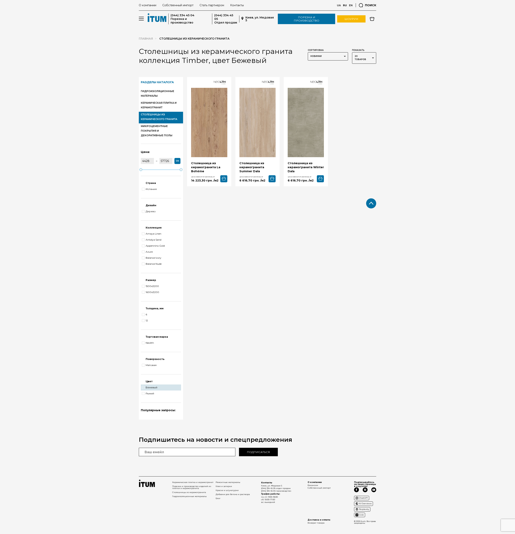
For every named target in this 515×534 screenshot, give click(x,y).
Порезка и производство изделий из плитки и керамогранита (191, 487)
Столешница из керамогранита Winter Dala (306, 167)
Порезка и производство (306, 19)
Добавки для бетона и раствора (233, 494)
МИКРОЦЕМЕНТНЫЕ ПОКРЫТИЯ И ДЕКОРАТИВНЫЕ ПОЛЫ (156, 131)
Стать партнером (212, 5)
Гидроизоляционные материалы (189, 496)
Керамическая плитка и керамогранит (192, 482)
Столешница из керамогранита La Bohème (205, 167)
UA (339, 5)
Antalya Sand (153, 239)
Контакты (237, 5)
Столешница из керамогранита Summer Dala (251, 167)
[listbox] (328, 56)
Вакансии (313, 485)
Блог (218, 498)
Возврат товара (316, 523)
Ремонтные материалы (228, 482)
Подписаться (258, 452)
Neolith (150, 342)
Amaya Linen (153, 233)
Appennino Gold (155, 245)
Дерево (151, 211)
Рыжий (150, 393)
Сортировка (316, 50)
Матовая (151, 365)
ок (177, 161)
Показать (358, 50)
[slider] (140, 169)
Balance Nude (154, 263)
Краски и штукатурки (227, 490)
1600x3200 (152, 292)
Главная (146, 38)
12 (147, 320)
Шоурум (351, 18)
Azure (149, 251)
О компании (147, 5)
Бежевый (151, 387)
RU (345, 5)
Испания (151, 189)
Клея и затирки (224, 486)
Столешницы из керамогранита (189, 492)
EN (351, 5)
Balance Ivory (153, 257)
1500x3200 (152, 286)
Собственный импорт (178, 5)
